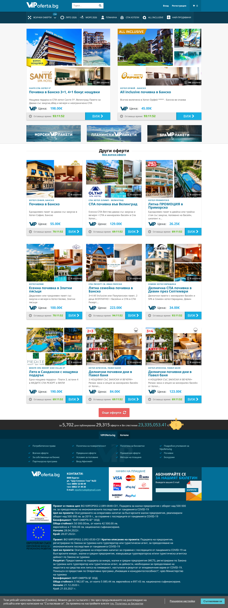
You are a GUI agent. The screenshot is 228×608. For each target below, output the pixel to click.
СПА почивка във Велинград (113, 204)
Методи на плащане (130, 457)
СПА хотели (132, 17)
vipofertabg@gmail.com (88, 489)
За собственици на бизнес (46, 457)
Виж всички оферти (114, 155)
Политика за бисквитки (132, 445)
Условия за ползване (87, 457)
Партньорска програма (44, 461)
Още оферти (111, 413)
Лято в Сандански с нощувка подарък (53, 373)
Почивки (168, 452)
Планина (111, 17)
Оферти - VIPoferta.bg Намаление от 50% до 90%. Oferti (43, 5)
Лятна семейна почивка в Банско (111, 289)
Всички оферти (44, 16)
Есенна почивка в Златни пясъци (50, 289)
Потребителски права (43, 445)
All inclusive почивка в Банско (145, 92)
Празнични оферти (130, 452)
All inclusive (155, 17)
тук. (112, 603)
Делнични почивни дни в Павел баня (110, 373)
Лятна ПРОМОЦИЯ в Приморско (165, 206)
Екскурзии (169, 457)
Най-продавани (181, 17)
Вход (166, 6)
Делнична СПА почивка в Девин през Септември (170, 289)
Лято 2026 (71, 17)
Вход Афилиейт (84, 461)
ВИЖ (96, 116)
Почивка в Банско (44, 204)
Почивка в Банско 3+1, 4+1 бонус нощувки (64, 92)
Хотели (124, 435)
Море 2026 (91, 17)
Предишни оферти (86, 452)
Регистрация (179, 6)
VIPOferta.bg (107, 435)
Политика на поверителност (91, 445)
